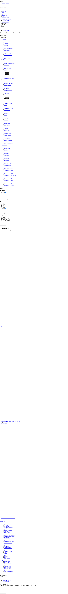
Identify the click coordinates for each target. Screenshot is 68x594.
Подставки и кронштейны (8, 55)
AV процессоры (6, 46)
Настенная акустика (7, 130)
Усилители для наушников (8, 76)
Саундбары (6, 43)
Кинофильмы (6, 150)
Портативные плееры (7, 68)
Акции (3, 16)
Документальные (6, 158)
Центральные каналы (7, 563)
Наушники (5, 70)
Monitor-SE (4, 210)
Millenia (3, 208)
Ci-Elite (3, 203)
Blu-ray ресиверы (6, 50)
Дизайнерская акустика (6, 219)
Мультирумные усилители (8, 90)
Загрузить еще (2, 521)
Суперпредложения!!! (5, 3)
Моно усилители (6, 88)
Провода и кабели (7, 58)
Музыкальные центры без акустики (9, 63)
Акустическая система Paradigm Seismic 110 (8, 518)
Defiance (3, 206)
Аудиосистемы (6, 65)
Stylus (3, 213)
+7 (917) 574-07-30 (3, 8)
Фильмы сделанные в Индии (8, 178)
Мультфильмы (6, 155)
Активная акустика (7, 66)
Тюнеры (5, 105)
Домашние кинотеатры (7, 41)
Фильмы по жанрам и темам (8, 168)
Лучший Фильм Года (7, 163)
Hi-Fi (3, 79)
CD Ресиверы (6, 95)
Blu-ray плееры (6, 51)
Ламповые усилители (7, 85)
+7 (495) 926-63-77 (9, 8)
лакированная (4, 199)
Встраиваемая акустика (7, 133)
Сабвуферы (6, 128)
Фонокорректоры (7, 110)
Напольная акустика (7, 123)
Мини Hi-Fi (6, 113)
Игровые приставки (7, 148)
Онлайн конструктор (5, 4)
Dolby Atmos (6, 565)
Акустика (3, 13)
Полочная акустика (7, 125)
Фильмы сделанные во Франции (9, 185)
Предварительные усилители (8, 83)
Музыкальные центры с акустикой (9, 61)
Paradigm (3, 192)
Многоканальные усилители (8, 48)
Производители (4, 14)
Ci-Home (3, 204)
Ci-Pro (3, 205)
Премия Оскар (6, 160)
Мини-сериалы (6, 153)
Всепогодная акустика (7, 135)
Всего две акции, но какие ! (6, 19)
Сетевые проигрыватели (8, 103)
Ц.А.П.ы (5, 106)
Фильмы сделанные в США (8, 173)
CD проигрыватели (7, 101)
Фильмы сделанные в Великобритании (10, 175)
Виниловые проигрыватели (8, 108)
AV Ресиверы (6, 45)
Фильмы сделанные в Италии (8, 180)
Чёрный (3, 196)
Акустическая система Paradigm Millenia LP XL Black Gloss (10, 421)
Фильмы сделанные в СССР (8, 170)
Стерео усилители (7, 86)
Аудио (3, 12)
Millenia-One (4, 209)
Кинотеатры (4, 11)
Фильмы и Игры (4, 15)
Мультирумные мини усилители (9, 78)
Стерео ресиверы (6, 93)
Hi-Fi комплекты (6, 111)
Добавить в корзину (4, 326)
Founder (3, 207)
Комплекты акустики (7, 53)
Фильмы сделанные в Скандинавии (9, 183)
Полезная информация (5, 17)
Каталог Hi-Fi (6, 120)
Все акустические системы (8, 143)
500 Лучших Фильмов (7, 165)
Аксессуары (6, 56)
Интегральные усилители (8, 81)
